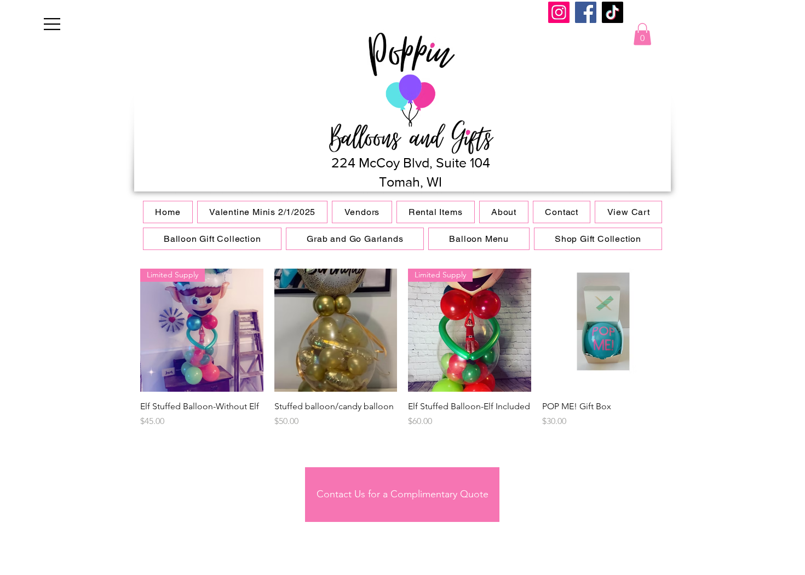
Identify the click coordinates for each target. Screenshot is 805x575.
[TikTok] (612, 12)
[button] (52, 24)
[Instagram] (559, 12)
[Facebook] (585, 12)
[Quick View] (336, 330)
